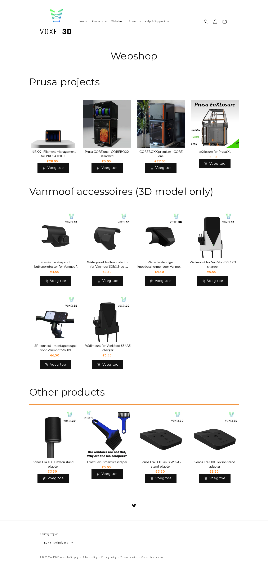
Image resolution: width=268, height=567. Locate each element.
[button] (99, 21)
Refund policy (90, 557)
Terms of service (129, 557)
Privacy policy (108, 557)
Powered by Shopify (68, 557)
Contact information (152, 557)
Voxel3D (52, 557)
